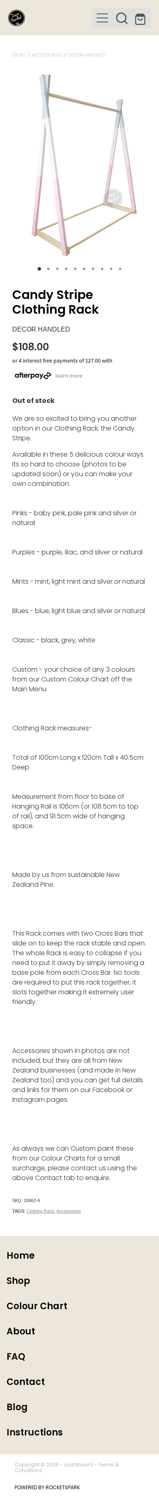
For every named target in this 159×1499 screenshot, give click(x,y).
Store (19, 55)
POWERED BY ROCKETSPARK (47, 1488)
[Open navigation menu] (102, 18)
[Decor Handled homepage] (50, 18)
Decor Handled (86, 55)
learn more (68, 375)
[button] (122, 18)
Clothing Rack (40, 1211)
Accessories (47, 55)
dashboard (78, 1465)
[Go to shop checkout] (141, 18)
